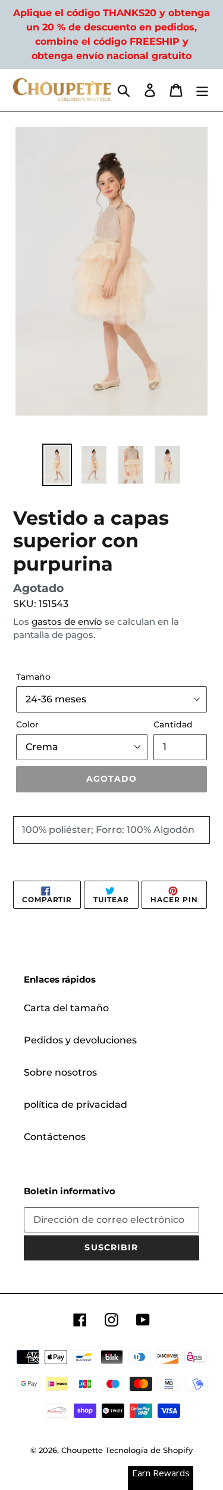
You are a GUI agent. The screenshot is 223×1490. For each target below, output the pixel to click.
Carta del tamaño (66, 1008)
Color (27, 724)
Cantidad (173, 724)
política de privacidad (75, 1104)
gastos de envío (67, 621)
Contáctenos (55, 1136)
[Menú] (202, 90)
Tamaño (33, 676)
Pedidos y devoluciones (80, 1040)
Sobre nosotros (60, 1072)
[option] (57, 465)
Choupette (82, 1450)
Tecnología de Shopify (149, 1450)
